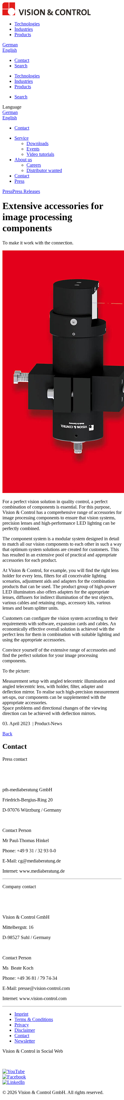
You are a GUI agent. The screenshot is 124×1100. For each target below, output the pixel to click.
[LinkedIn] (13, 1082)
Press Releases (26, 191)
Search (20, 65)
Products (22, 34)
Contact (21, 60)
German (10, 44)
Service (21, 138)
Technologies (27, 23)
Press (19, 181)
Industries (23, 29)
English (9, 50)
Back (7, 733)
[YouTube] (13, 1071)
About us (23, 159)
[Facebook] (14, 1076)
